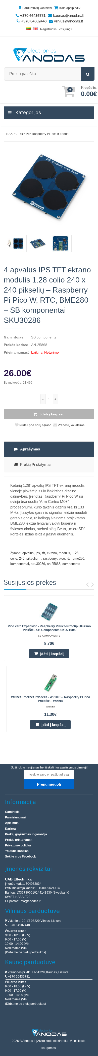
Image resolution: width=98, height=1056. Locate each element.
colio (13, 558)
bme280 (78, 558)
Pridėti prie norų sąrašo (35, 425)
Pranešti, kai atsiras (70, 425)
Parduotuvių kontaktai (37, 8)
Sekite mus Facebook (20, 856)
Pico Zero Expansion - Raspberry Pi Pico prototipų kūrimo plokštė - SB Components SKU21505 (49, 628)
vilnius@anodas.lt (68, 21)
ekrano (52, 553)
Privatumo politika (18, 845)
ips (38, 553)
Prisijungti (65, 29)
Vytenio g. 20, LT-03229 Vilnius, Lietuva (34, 921)
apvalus (28, 553)
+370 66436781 (18, 976)
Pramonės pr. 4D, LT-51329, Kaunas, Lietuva (37, 972)
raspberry (50, 558)
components (71, 564)
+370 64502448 (18, 925)
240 (21, 558)
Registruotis (48, 29)
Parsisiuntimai (15, 817)
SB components (43, 337)
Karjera (10, 829)
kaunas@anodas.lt (68, 15)
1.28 (75, 553)
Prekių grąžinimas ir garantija (26, 834)
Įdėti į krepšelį (52, 414)
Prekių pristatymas (36, 464)
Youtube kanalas (17, 851)
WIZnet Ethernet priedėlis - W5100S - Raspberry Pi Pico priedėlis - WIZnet (50, 699)
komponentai (19, 564)
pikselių (31, 558)
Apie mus (12, 823)
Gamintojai (12, 812)
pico (62, 558)
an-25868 (53, 564)
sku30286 (38, 564)
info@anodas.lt (30, 901)
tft (43, 553)
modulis (64, 553)
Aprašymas (30, 449)
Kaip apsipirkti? (69, 8)
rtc (69, 558)
